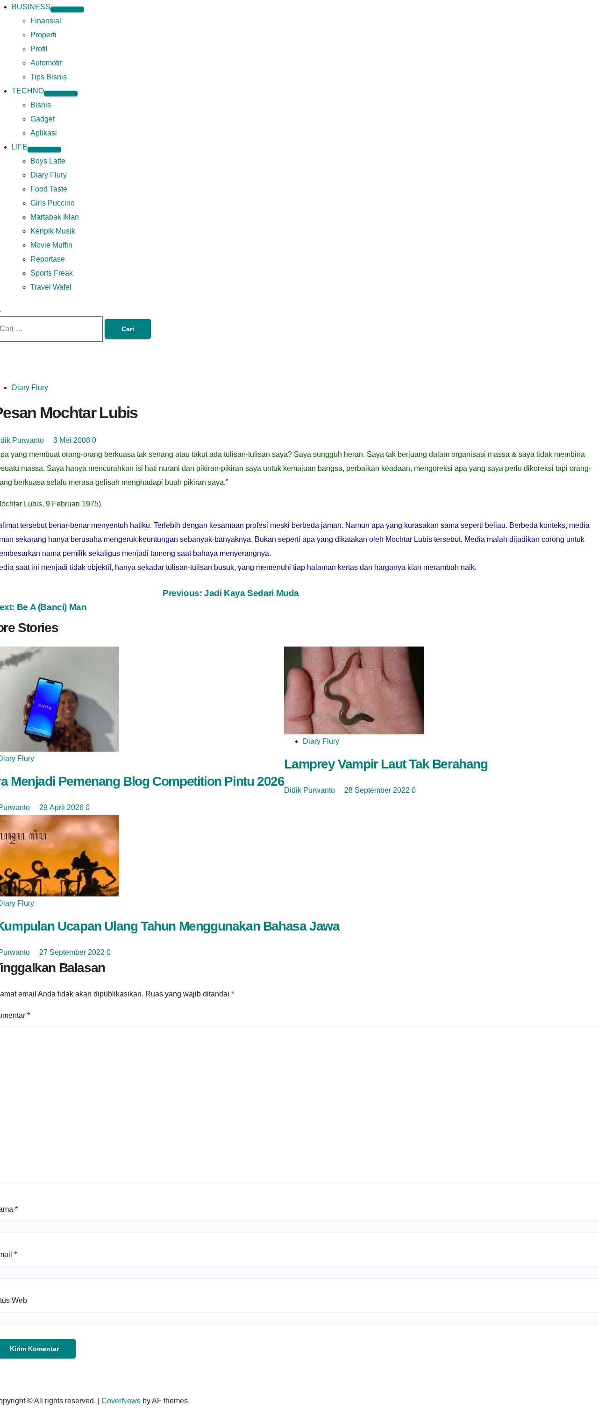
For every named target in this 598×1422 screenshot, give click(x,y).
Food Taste (48, 189)
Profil (39, 49)
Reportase (47, 259)
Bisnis (40, 105)
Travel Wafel (50, 287)
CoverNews (121, 1401)
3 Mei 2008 (72, 440)
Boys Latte (47, 161)
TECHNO (28, 91)
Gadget (42, 119)
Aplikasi (43, 133)
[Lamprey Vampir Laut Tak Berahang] (354, 690)
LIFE (20, 147)
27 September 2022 (73, 952)
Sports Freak (51, 273)
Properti (43, 35)
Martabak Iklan (54, 217)
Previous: (231, 593)
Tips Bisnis (48, 77)
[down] (67, 9)
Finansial (45, 21)
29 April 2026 (62, 807)
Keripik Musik (52, 231)
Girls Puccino (52, 203)
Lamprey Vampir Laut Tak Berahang (385, 764)
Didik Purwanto (310, 790)
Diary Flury (48, 175)
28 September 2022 (378, 790)
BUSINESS (31, 7)
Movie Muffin (51, 245)
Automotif (46, 63)
